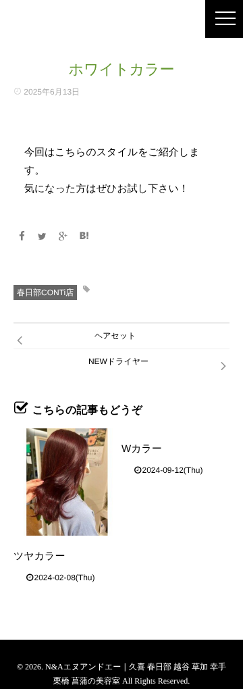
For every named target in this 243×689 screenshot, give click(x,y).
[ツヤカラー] (67, 482)
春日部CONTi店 (45, 292)
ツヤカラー (39, 556)
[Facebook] (22, 236)
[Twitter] (42, 236)
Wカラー (142, 449)
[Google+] (63, 236)
